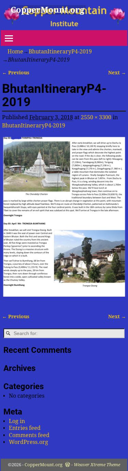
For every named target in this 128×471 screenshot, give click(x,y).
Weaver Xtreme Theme (97, 464)
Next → (117, 72)
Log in (17, 421)
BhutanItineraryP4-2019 (60, 51)
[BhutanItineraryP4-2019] (64, 220)
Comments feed (29, 435)
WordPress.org (28, 442)
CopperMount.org (47, 10)
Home (15, 51)
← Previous (15, 72)
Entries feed (25, 428)
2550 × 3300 (96, 117)
